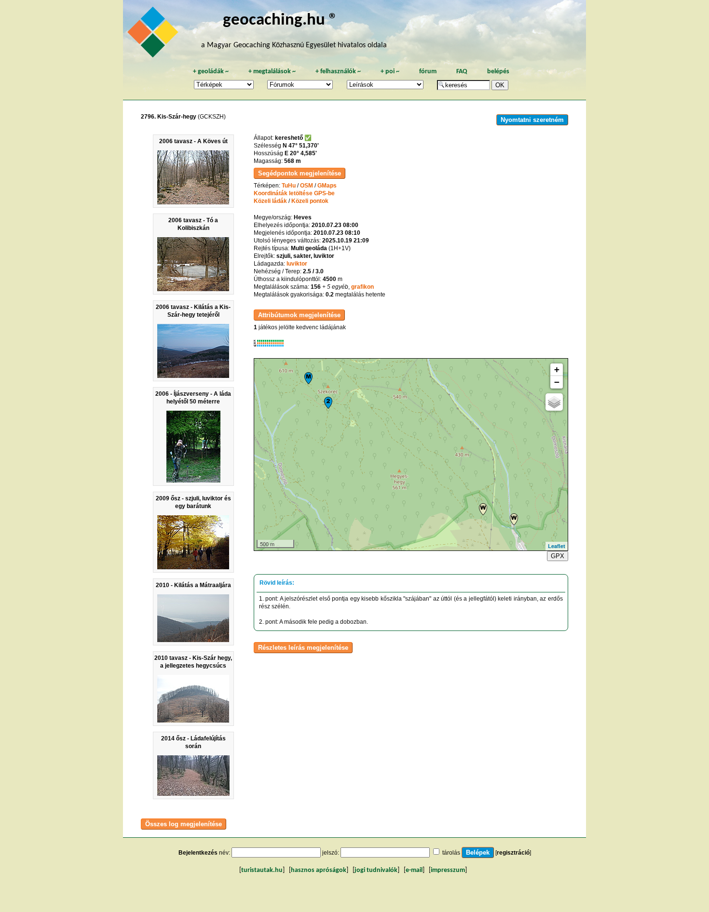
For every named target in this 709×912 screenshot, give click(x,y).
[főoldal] (154, 34)
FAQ (461, 71)
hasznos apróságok (318, 870)
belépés (498, 71)
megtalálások (272, 71)
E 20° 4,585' (301, 153)
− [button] (556, 382)
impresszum (448, 870)
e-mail (414, 870)
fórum (427, 71)
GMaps (327, 185)
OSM (306, 185)
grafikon (362, 286)
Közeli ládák (270, 201)
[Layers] (554, 402)
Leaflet (556, 546)
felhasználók (338, 71)
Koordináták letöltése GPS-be (294, 193)
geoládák (211, 71)
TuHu (289, 185)
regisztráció (513, 852)
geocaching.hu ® (280, 20)
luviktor (296, 263)
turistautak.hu (262, 870)
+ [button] (556, 369)
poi (390, 71)
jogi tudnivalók (375, 870)
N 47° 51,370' (301, 145)
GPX (557, 556)
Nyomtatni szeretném (532, 119)
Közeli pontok (309, 201)
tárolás (451, 852)
